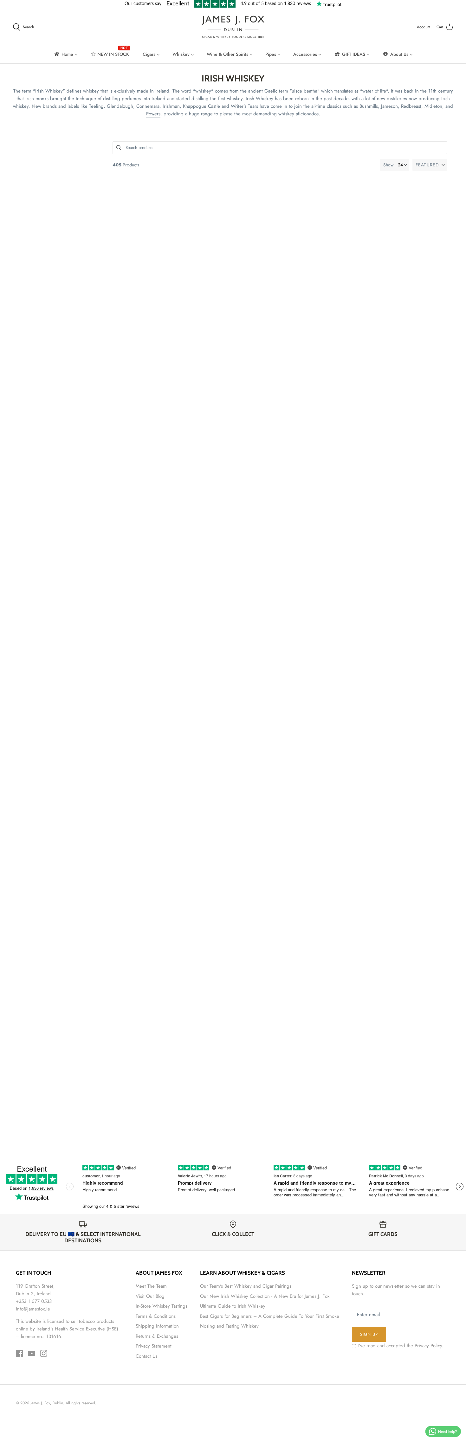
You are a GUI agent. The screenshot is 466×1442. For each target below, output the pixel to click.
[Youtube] (31, 1353)
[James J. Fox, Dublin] (233, 26)
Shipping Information (157, 1326)
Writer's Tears (244, 106)
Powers (153, 113)
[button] (429, 165)
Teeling (96, 106)
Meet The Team (151, 1286)
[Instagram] (43, 1353)
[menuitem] (65, 54)
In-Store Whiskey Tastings (161, 1306)
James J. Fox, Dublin (46, 1403)
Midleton (433, 106)
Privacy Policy (428, 1345)
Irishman (171, 106)
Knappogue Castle (201, 106)
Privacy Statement (154, 1345)
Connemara (147, 106)
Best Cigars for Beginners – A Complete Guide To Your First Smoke (269, 1316)
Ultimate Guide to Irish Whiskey (232, 1306)
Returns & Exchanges (157, 1336)
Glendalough (120, 106)
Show (388, 165)
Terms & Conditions (156, 1316)
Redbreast (411, 106)
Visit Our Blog (150, 1296)
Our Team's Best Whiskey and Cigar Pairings (245, 1286)
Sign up (369, 1334)
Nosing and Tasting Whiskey (229, 1326)
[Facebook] (19, 1353)
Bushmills (368, 106)
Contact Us (146, 1356)
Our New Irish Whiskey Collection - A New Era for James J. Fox (264, 1296)
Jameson (389, 106)
